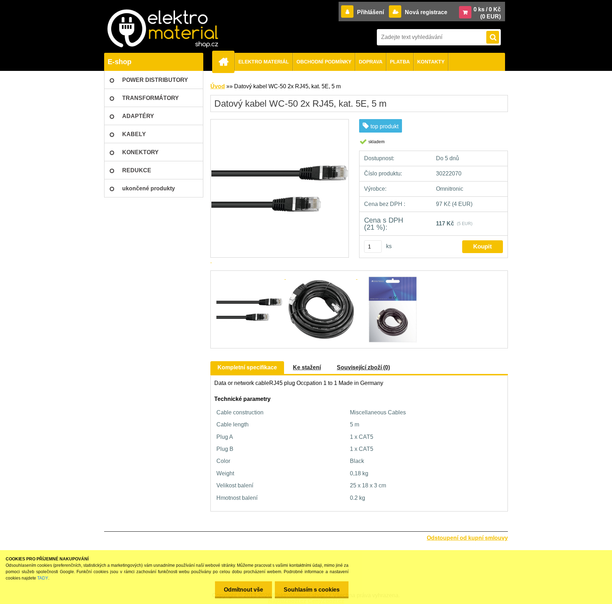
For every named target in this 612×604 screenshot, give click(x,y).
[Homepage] (226, 62)
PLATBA (400, 62)
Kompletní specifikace (247, 367)
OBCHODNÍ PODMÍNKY (323, 62)
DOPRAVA (370, 62)
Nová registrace (425, 12)
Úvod (217, 86)
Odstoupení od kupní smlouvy (467, 538)
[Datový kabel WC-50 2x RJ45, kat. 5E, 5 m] (250, 277)
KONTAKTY (430, 62)
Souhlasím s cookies (312, 590)
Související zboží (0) (363, 367)
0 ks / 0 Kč (487, 9)
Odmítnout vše (243, 590)
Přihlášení (370, 12)
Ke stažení (307, 367)
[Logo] (162, 28)
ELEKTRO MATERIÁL (263, 62)
